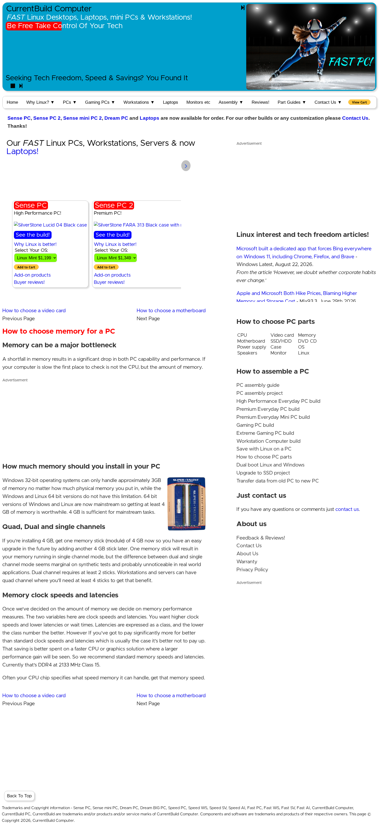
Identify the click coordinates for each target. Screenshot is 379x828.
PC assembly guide (257, 385)
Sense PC (19, 118)
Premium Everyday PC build (268, 409)
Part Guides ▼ (292, 102)
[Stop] (13, 86)
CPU (242, 335)
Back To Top (19, 796)
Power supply (251, 347)
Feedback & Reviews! (260, 538)
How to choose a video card (34, 310)
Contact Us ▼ (328, 102)
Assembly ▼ (231, 102)
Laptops (170, 102)
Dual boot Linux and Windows (270, 465)
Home (12, 102)
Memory (307, 335)
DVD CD (307, 341)
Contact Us (355, 118)
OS (301, 347)
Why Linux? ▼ (40, 102)
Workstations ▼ (139, 102)
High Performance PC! (37, 213)
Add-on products (32, 275)
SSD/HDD (281, 341)
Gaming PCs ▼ (100, 102)
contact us (347, 509)
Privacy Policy (252, 569)
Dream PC (116, 118)
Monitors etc (198, 102)
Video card (282, 335)
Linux (303, 353)
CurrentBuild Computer (49, 9)
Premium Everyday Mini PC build (273, 417)
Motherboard (251, 341)
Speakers (247, 353)
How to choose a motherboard (171, 310)
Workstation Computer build (268, 441)
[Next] (243, 7)
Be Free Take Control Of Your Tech (64, 26)
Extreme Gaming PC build (265, 433)
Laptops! (22, 152)
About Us (247, 553)
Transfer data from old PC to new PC (277, 481)
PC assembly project (259, 393)
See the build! (33, 235)
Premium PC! (107, 213)
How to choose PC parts (264, 457)
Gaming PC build (255, 425)
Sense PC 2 (47, 118)
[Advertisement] (104, 420)
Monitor (278, 353)
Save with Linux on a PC (264, 449)
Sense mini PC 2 (82, 118)
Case (275, 347)
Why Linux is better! (35, 244)
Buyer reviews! (29, 282)
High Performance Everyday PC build (278, 401)
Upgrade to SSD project (263, 473)
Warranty (246, 561)
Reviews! (260, 102)
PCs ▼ (70, 102)
